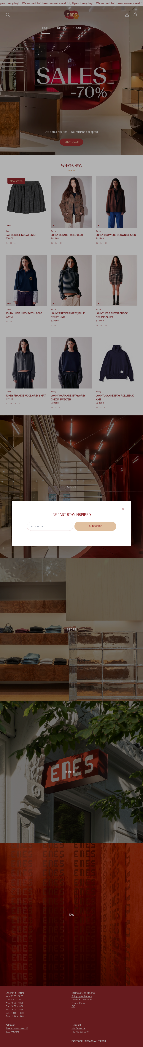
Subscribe (95, 526)
